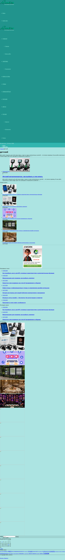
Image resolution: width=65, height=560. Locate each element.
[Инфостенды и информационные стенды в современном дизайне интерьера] (10, 229)
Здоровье (5, 61)
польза (60, 551)
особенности (45, 551)
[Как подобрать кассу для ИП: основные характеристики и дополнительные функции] (10, 193)
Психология (8, 69)
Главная (7, 46)
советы (41, 553)
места (36, 551)
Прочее (5, 114)
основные (40, 551)
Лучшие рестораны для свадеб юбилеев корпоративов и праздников (19, 242)
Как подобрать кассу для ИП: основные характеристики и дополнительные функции (22, 194)
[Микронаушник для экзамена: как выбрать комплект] (10, 205)
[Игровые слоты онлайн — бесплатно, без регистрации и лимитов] (12, 407)
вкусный (1, 551)
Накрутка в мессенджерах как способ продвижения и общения (17, 218)
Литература (8, 129)
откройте (52, 551)
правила (63, 551)
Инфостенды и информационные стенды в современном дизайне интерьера (21, 230)
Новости (7, 121)
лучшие (30, 551)
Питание (5, 99)
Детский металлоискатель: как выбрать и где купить (23, 176)
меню (34, 551)
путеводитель (26, 553)
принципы (21, 553)
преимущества (4, 553)
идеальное (26, 551)
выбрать (6, 551)
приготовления (16, 553)
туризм (46, 553)
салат (38, 553)
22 (8, 544)
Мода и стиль (6, 76)
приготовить (10, 553)
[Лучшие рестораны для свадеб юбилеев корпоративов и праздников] (10, 241)
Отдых (4, 84)
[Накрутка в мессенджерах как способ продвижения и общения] (10, 217)
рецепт (30, 553)
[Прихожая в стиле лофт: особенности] (12, 421)
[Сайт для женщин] (7, 4)
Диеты (4, 106)
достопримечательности (18, 551)
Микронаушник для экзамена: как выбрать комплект (15, 206)
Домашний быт (7, 91)
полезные (57, 551)
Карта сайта (8, 53)
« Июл (1, 548)
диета (10, 551)
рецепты (34, 553)
